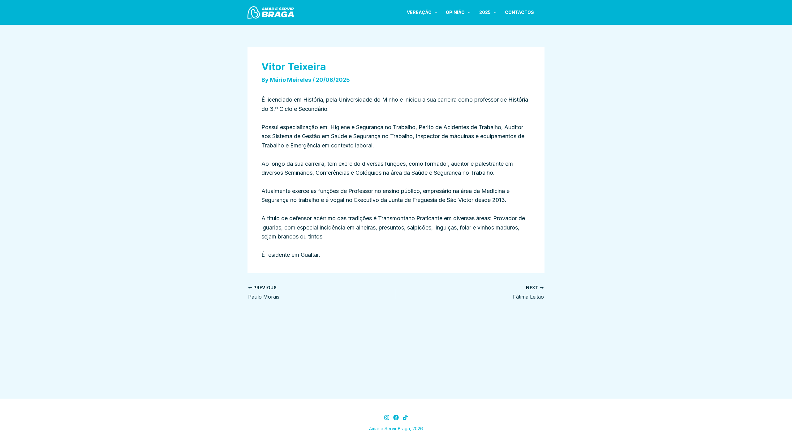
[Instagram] (387, 417)
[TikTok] (405, 417)
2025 (485, 12)
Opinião (455, 12)
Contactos (519, 12)
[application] (434, 12)
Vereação (419, 12)
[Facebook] (396, 417)
